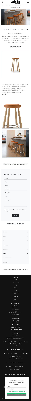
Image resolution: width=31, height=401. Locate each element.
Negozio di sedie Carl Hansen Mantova (15, 269)
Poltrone (15, 288)
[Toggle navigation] (28, 2)
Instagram (16, 335)
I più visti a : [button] (6, 262)
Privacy (8, 394)
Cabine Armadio (15, 301)
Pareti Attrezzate (15, 282)
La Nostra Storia (15, 318)
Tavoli (15, 285)
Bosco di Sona (15, 314)
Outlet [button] (4, 253)
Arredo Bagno (15, 292)
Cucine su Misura (15, 326)
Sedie (12, 5)
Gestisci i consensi (20, 394)
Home (3, 5)
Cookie (12, 394)
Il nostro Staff (15, 321)
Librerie (15, 281)
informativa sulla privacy (19, 391)
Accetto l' (16, 391)
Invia (15, 215)
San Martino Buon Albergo (15, 312)
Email (8, 386)
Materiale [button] (5, 249)
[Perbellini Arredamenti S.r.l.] (15, 2)
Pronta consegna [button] (7, 258)
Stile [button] (4, 240)
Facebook (16, 333)
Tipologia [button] (5, 232)
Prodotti (8, 5)
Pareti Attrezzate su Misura (15, 329)
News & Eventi (15, 306)
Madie (15, 284)
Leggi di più (5, 94)
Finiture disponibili (15, 47)
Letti (16, 297)
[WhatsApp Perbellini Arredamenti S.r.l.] (2, 398)
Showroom (15, 305)
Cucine (15, 279)
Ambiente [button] (5, 245)
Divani (15, 287)
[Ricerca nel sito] (2, 2)
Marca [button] (4, 236)
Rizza (15, 311)
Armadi (15, 299)
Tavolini (15, 293)
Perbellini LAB (15, 320)
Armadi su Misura (15, 327)
